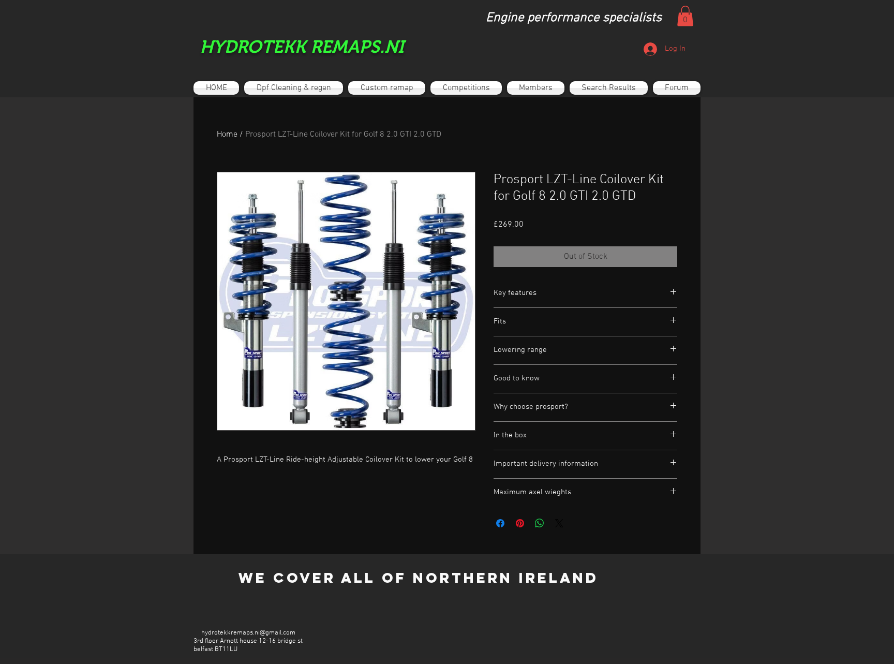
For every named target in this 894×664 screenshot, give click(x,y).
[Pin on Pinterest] (520, 523)
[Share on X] (559, 523)
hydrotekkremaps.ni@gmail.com (248, 633)
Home (227, 134)
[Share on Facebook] (500, 523)
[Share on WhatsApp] (539, 523)
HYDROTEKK (253, 46)
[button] (685, 16)
